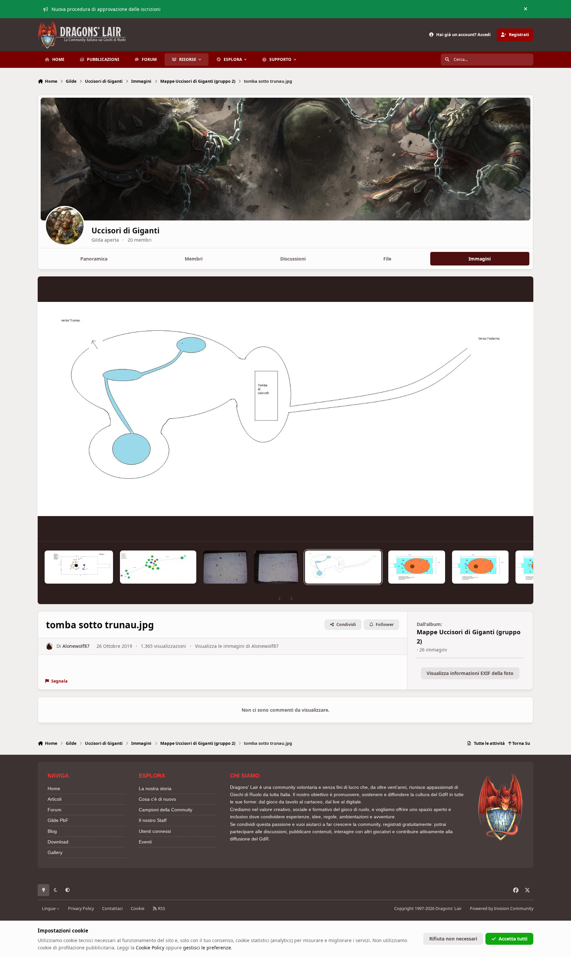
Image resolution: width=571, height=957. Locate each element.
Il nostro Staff (153, 820)
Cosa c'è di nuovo (157, 799)
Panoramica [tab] (93, 259)
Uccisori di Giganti (126, 230)
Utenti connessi (155, 831)
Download (58, 841)
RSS (161, 908)
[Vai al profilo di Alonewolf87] (49, 646)
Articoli (54, 799)
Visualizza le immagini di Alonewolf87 (237, 646)
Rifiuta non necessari (453, 938)
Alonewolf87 (76, 646)
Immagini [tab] (480, 259)
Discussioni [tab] (293, 259)
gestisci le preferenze (207, 947)
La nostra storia (155, 788)
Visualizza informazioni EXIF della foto (470, 673)
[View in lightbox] (285, 408)
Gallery (55, 852)
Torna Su (520, 743)
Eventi (145, 841)
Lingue (49, 908)
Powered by (501, 908)
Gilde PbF (58, 820)
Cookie (137, 908)
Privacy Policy (81, 908)
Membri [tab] (194, 259)
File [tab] (387, 259)
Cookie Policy (150, 947)
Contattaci (112, 908)
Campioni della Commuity (165, 809)
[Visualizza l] (79, 567)
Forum (54, 809)
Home (54, 788)
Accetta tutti (513, 938)
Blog (52, 831)
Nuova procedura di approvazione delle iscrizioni (106, 9)
